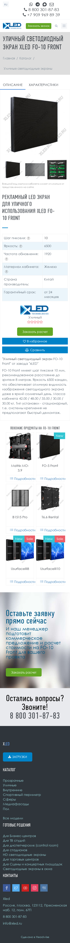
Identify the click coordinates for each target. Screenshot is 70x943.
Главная (9, 58)
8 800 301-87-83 (43, 9)
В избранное (37, 341)
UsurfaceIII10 (50, 569)
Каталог (25, 58)
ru (6, 4)
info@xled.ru (12, 923)
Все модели (13, 818)
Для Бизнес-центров (19, 836)
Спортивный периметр (22, 795)
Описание (13, 85)
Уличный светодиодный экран (27, 359)
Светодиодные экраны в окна (27, 869)
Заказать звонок (39, 25)
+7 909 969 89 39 (43, 14)
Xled (6, 899)
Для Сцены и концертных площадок (32, 864)
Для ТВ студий (14, 840)
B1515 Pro (19, 517)
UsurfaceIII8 (20, 569)
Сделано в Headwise (35, 937)
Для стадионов (15, 850)
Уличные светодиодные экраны (28, 68)
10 (46, 238)
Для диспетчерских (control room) (30, 845)
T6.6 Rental (50, 517)
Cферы (9, 799)
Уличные (10, 785)
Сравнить (37, 350)
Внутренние (12, 790)
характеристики (43, 85)
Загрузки (19, 757)
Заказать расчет (35, 332)
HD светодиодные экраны (24, 855)
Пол (6, 809)
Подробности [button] (24, 479)
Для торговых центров (21, 859)
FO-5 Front (50, 466)
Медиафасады (16, 804)
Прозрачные (13, 780)
